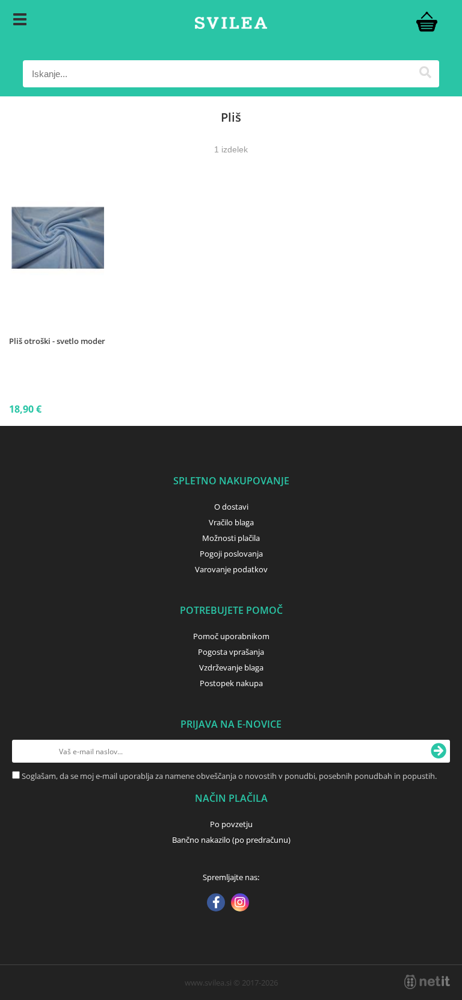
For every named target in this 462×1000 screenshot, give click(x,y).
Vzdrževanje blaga (231, 667)
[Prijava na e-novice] (438, 751)
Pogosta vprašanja (231, 651)
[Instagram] (240, 903)
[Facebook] (216, 903)
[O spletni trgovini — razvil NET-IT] (427, 982)
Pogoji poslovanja (231, 553)
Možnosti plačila (231, 538)
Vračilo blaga (231, 522)
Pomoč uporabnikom (231, 636)
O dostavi (231, 506)
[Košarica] (427, 21)
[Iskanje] (425, 73)
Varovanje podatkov (231, 569)
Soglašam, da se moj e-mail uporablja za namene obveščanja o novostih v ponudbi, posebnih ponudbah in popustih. (229, 775)
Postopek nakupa (231, 683)
